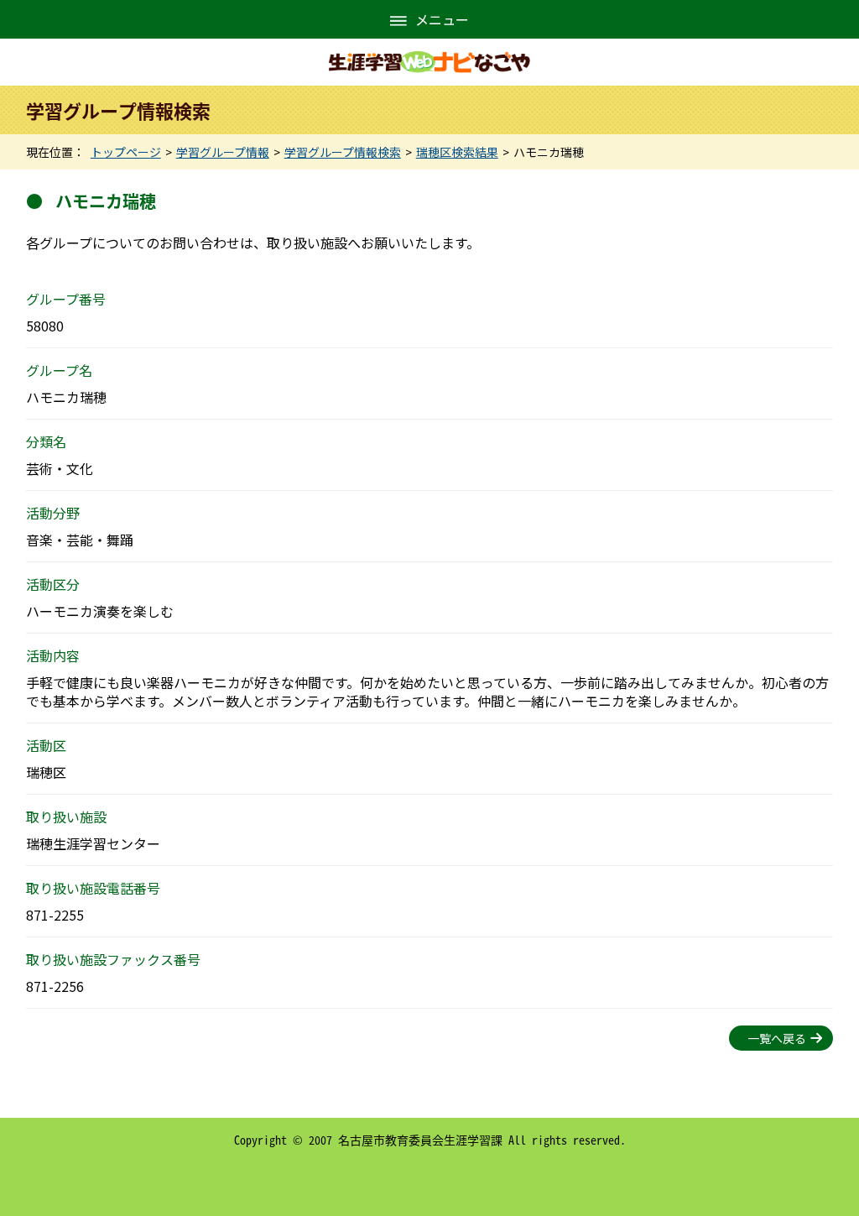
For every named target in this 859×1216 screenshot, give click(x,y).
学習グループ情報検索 (342, 152)
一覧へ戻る (776, 1038)
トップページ (126, 152)
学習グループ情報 (222, 152)
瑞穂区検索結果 (457, 152)
